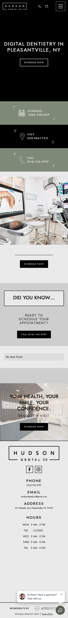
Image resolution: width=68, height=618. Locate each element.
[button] (60, 6)
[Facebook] (29, 469)
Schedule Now (34, 62)
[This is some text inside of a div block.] (41, 6)
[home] (15, 6)
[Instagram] (38, 469)
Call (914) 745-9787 (34, 334)
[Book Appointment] (48, 6)
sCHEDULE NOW (34, 263)
